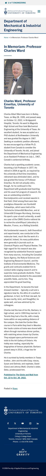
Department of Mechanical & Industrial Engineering (22, 25)
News (15, 388)
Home (6, 37)
